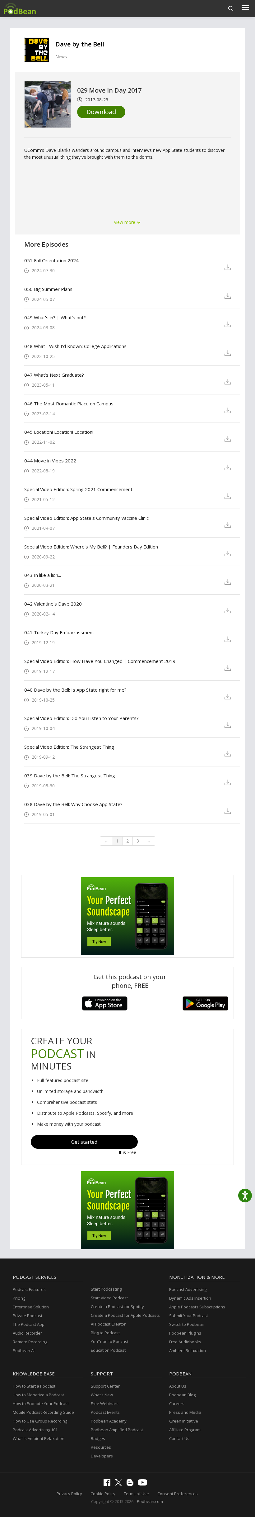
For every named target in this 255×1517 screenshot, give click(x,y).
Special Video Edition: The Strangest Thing (69, 747)
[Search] (231, 8)
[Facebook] (109, 1484)
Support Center (105, 1386)
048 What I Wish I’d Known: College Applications (75, 346)
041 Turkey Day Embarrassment (59, 632)
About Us (177, 1386)
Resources (101, 1447)
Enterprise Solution (31, 1307)
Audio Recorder (27, 1333)
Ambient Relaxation (187, 1350)
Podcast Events (105, 1412)
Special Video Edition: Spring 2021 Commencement (78, 489)
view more (125, 222)
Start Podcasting (106, 1289)
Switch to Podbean (186, 1324)
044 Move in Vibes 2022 (50, 460)
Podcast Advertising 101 (35, 1429)
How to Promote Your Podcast (41, 1403)
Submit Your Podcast (188, 1315)
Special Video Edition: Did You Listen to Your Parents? (81, 718)
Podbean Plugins (185, 1333)
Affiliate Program (185, 1429)
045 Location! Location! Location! (58, 432)
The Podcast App (28, 1324)
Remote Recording (30, 1342)
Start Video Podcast (109, 1298)
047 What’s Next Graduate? (54, 375)
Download (101, 112)
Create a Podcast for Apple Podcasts (125, 1315)
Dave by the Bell (79, 44)
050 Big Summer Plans (48, 289)
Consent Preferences (177, 1493)
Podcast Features (29, 1289)
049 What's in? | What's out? (55, 317)
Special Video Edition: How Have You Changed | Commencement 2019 (99, 661)
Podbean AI (24, 1350)
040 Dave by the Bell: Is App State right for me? (75, 690)
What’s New (102, 1395)
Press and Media (185, 1412)
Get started (84, 1141)
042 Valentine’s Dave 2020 (53, 603)
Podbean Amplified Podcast (117, 1429)
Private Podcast (27, 1315)
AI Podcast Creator (108, 1324)
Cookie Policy (102, 1493)
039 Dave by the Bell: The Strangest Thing (69, 775)
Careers (176, 1403)
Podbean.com (150, 1501)
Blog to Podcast (105, 1333)
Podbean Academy (109, 1421)
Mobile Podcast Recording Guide (43, 1412)
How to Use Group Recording (40, 1421)
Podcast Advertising (187, 1289)
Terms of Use (136, 1493)
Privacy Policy (69, 1493)
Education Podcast (108, 1350)
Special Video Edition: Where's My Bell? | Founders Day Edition (91, 546)
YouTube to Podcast (109, 1341)
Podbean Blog (182, 1395)
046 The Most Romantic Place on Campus (69, 403)
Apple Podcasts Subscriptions (197, 1307)
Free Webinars (104, 1403)
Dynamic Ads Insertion (190, 1298)
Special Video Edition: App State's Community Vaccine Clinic (86, 518)
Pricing (19, 1298)
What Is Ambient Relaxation (38, 1438)
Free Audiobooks (185, 1342)
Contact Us (179, 1438)
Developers (102, 1456)
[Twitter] (120, 1484)
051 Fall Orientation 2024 (51, 260)
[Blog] (132, 1484)
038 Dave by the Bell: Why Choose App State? (73, 804)
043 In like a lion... (42, 575)
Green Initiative (183, 1421)
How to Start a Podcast (34, 1386)
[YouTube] (144, 1484)
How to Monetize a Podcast (38, 1395)
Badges (98, 1438)
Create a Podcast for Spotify (117, 1306)
